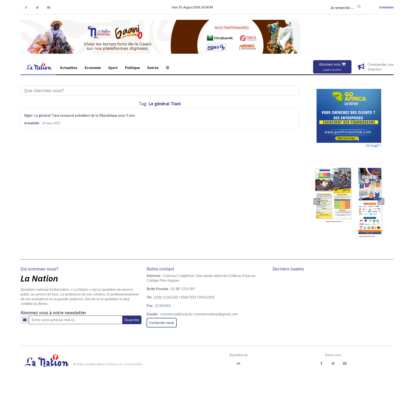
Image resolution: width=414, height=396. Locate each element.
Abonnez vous (330, 66)
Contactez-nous (161, 323)
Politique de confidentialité (124, 364)
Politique (132, 68)
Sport (113, 68)
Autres (153, 68)
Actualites (68, 68)
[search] (359, 6)
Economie (93, 68)
